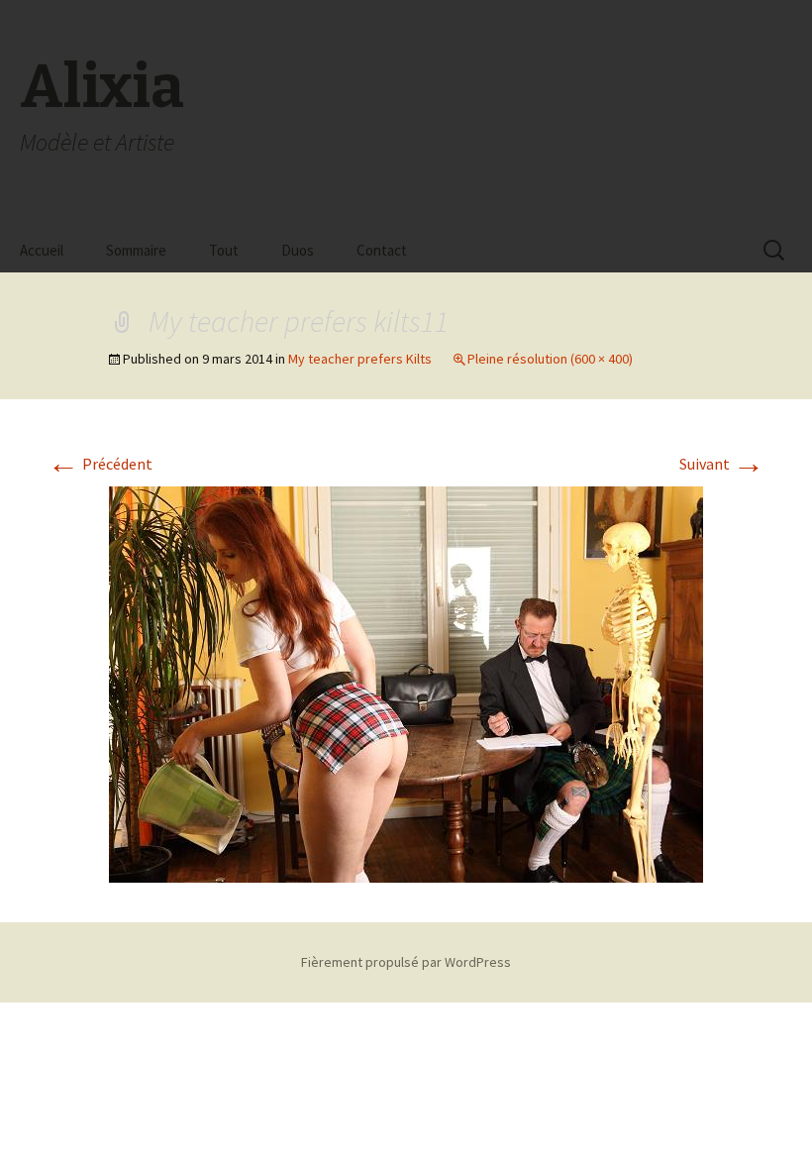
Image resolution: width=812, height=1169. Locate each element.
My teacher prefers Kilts (360, 359)
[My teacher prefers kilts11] (406, 682)
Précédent (100, 464)
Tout (224, 250)
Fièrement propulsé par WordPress (406, 962)
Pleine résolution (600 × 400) (550, 359)
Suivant (721, 464)
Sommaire (136, 250)
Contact (381, 250)
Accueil (41, 250)
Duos (297, 250)
